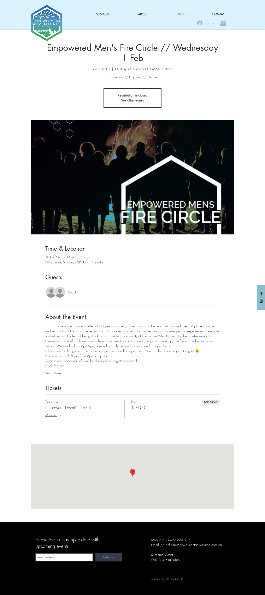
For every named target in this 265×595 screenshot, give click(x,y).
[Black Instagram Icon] (261, 301)
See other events (132, 100)
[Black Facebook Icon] (261, 294)
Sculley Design (174, 579)
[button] (223, 22)
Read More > (54, 373)
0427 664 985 (179, 540)
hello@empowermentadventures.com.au (194, 545)
